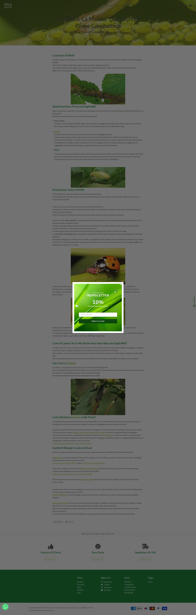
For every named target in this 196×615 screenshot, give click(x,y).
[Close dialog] (121, 284)
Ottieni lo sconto (98, 321)
